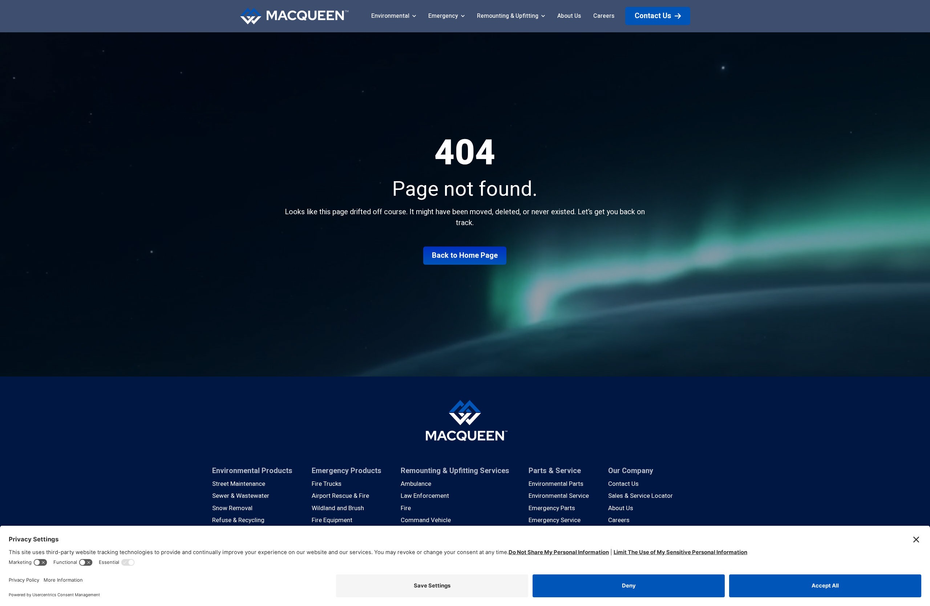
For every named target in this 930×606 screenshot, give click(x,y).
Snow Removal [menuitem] (232, 508)
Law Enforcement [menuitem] (425, 495)
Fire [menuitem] (406, 508)
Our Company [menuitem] (630, 470)
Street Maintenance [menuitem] (238, 483)
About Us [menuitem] (620, 508)
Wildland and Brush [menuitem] (338, 508)
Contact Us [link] (653, 16)
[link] (294, 15)
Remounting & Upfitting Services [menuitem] (455, 470)
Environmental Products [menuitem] (252, 470)
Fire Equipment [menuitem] (332, 520)
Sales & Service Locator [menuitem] (640, 495)
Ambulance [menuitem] (416, 483)
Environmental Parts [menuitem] (556, 483)
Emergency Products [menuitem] (346, 470)
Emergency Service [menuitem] (555, 520)
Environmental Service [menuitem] (559, 495)
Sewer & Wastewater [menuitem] (240, 495)
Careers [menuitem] (619, 520)
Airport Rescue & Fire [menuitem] (340, 495)
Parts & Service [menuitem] (555, 470)
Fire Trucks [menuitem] (326, 483)
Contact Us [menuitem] (623, 483)
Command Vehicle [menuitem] (426, 520)
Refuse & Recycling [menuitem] (238, 520)
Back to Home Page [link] (465, 255)
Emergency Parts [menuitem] (552, 508)
